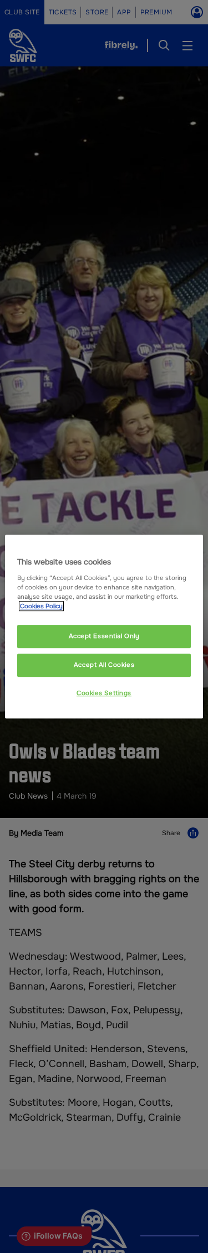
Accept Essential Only (104, 636)
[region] (103, 626)
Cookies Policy (41, 606)
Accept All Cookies (104, 665)
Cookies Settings (104, 693)
